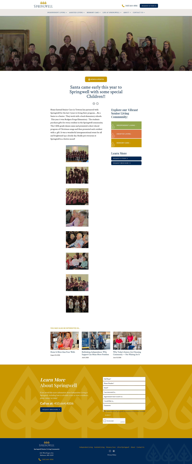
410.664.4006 (64, 403)
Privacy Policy (112, 455)
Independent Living (86, 447)
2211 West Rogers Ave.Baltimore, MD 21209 (47, 454)
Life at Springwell (123, 447)
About (133, 447)
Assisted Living (99, 447)
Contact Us (140, 447)
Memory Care (111, 447)
